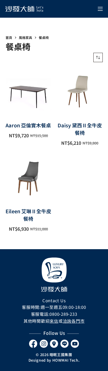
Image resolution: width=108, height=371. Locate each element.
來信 (54, 321)
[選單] (100, 8)
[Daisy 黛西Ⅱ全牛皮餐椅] (80, 92)
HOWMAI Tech (65, 360)
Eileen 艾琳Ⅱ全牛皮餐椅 (28, 214)
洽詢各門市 (74, 321)
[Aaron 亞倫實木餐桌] (29, 92)
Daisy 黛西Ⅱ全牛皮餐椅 (80, 129)
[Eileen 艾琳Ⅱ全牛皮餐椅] (29, 178)
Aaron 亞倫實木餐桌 (28, 125)
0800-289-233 (63, 314)
